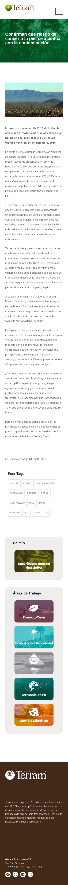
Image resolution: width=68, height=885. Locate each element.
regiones (15, 512)
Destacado (16, 493)
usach (36, 512)
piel (31, 503)
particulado (17, 503)
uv (46, 512)
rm (26, 512)
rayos (41, 503)
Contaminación (44, 483)
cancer (14, 483)
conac (27, 483)
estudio (31, 493)
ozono (45, 493)
